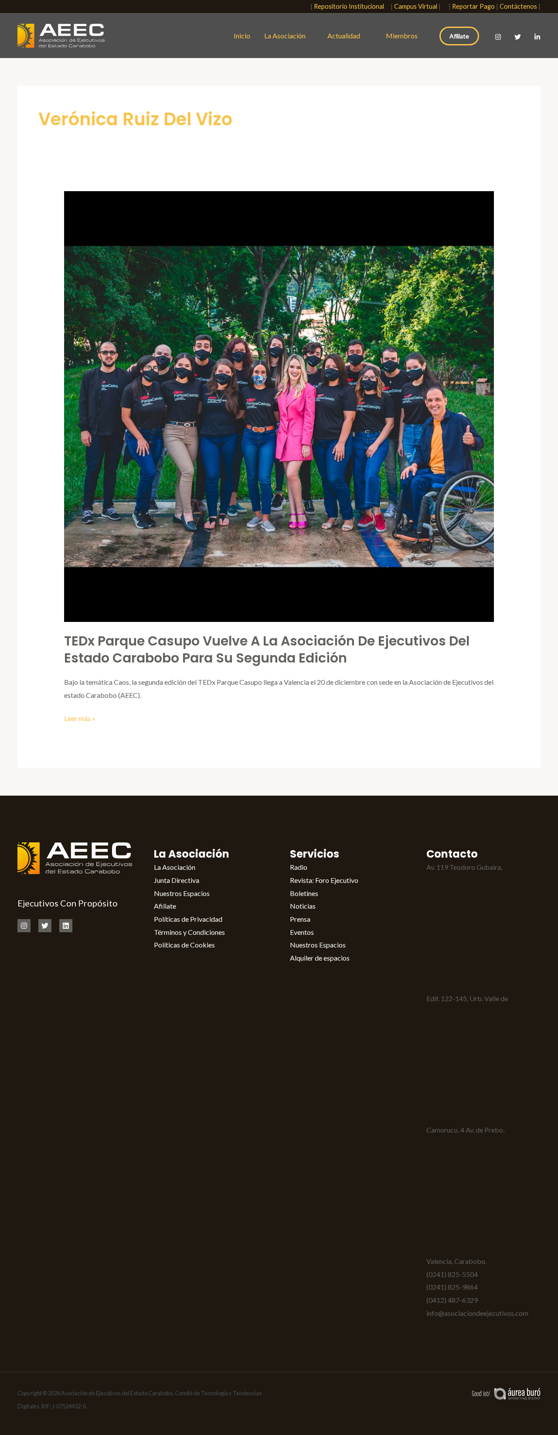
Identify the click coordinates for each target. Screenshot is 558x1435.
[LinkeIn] (537, 37)
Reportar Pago (473, 6)
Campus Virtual (415, 6)
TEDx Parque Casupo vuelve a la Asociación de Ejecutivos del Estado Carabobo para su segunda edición (267, 649)
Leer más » (79, 717)
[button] (299, 6)
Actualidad (345, 35)
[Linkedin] (65, 925)
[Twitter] (517, 37)
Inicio (242, 35)
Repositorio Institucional (351, 6)
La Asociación (285, 35)
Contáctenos (518, 6)
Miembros (402, 35)
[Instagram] (498, 37)
